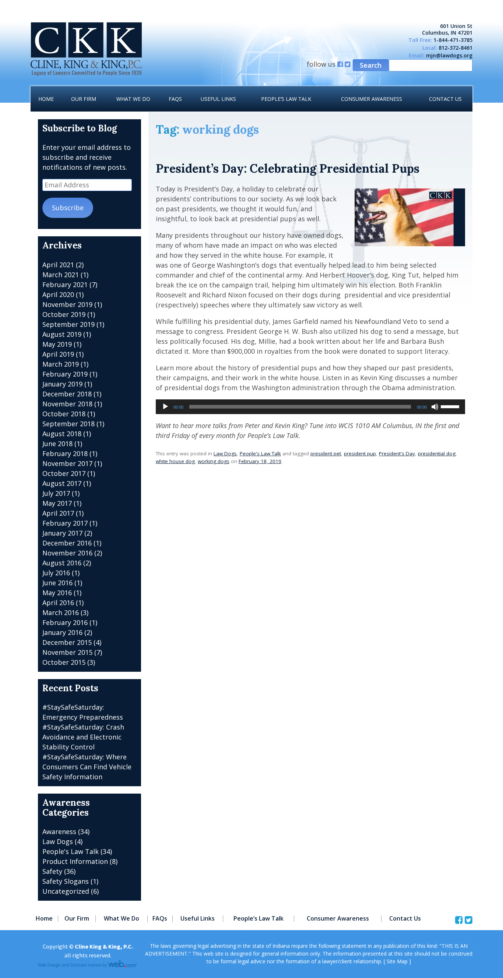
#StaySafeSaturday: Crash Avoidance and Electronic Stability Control (83, 737)
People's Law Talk (260, 453)
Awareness (59, 831)
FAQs (175, 98)
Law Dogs (225, 453)
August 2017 (61, 483)
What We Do (133, 98)
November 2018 (67, 403)
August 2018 (61, 433)
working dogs (213, 461)
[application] (310, 406)
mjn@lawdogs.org (449, 55)
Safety (52, 871)
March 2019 (60, 364)
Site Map (397, 961)
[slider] (451, 406)
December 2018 (67, 393)
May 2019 (57, 344)
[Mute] (435, 406)
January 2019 (62, 383)
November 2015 (67, 652)
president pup (360, 453)
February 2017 (65, 523)
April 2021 (58, 264)
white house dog (175, 461)
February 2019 (65, 374)
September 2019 (68, 324)
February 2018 (65, 453)
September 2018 (68, 423)
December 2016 (67, 543)
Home (46, 98)
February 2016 (65, 622)
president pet (325, 453)
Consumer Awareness (371, 98)
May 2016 (57, 592)
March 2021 (60, 274)
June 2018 (57, 443)
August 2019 (61, 334)
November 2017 (67, 463)
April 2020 (58, 294)
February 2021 (65, 284)
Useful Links (218, 98)
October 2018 (63, 413)
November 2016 (67, 552)
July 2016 (56, 572)
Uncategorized (65, 891)
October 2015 (63, 662)
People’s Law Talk (286, 98)
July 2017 (56, 493)
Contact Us (445, 98)
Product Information (75, 861)
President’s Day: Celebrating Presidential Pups (287, 168)
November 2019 (67, 304)
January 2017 (62, 533)
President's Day (397, 453)
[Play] (165, 406)
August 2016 (61, 562)
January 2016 (62, 632)
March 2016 (60, 612)
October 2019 (63, 314)
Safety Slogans (65, 881)
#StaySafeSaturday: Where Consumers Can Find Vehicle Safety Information (86, 766)
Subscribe (68, 207)
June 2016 (57, 582)
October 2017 (63, 473)
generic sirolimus (27, 4)
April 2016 (58, 602)
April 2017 (58, 513)
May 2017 (57, 503)
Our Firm (83, 98)
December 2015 (67, 642)
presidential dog (436, 453)
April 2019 (58, 354)
